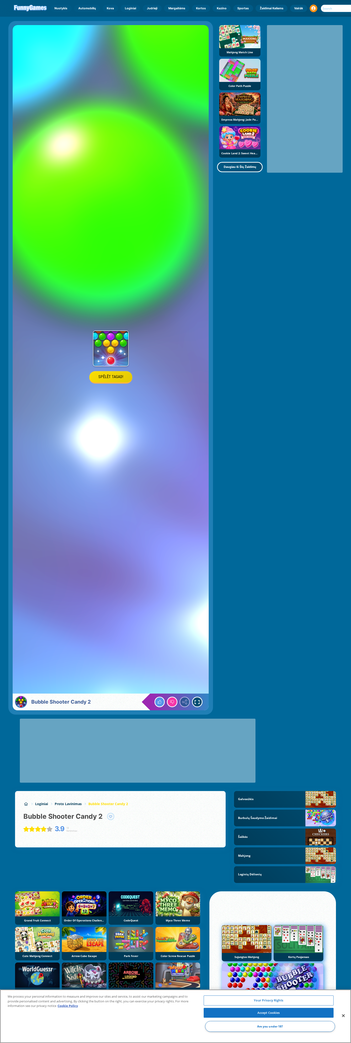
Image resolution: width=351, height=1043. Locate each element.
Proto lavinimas (68, 804)
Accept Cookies (268, 1013)
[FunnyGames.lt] (25, 803)
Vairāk (298, 8)
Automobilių (87, 8)
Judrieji (152, 8)
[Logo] (30, 8)
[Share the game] (185, 702)
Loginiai (130, 8)
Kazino (222, 8)
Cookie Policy (68, 1006)
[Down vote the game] (172, 702)
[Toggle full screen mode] (197, 702)
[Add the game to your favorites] (111, 816)
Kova (110, 8)
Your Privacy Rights (268, 1000)
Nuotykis (60, 8)
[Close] (343, 1016)
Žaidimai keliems (271, 8)
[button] (313, 8)
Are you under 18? (270, 1026)
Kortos (201, 8)
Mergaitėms (176, 8)
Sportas (243, 8)
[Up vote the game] (159, 702)
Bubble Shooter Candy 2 (108, 804)
